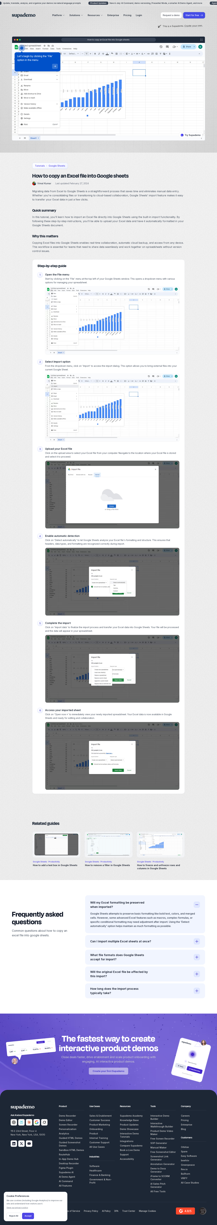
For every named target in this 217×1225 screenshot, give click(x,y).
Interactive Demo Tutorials (129, 1135)
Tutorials (40, 165)
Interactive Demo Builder (159, 1117)
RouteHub (64, 1154)
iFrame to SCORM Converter (160, 1178)
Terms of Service (71, 1211)
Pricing (127, 15)
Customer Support (99, 1142)
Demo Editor (65, 1120)
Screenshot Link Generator (159, 1158)
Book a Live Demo (130, 1150)
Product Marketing (99, 1124)
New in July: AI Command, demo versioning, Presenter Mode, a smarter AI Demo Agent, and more (146, 3)
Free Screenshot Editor (163, 1152)
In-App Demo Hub (68, 1159)
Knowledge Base (129, 1120)
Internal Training (98, 1138)
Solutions (74, 15)
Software (94, 1166)
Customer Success (99, 1120)
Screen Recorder (68, 1124)
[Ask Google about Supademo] (37, 1122)
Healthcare (95, 1170)
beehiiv (185, 1160)
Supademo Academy (131, 1115)
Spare (184, 1151)
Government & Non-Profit (100, 1181)
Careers (185, 1115)
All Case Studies (190, 1182)
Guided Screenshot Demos (69, 1144)
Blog (183, 1129)
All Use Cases (97, 1147)
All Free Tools (158, 1191)
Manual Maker (158, 1147)
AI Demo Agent (67, 1176)
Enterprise (113, 15)
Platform (57, 15)
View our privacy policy (17, 1207)
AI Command (66, 1181)
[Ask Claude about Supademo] (29, 1122)
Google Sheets (57, 165)
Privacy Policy (91, 1211)
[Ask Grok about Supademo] (44, 1122)
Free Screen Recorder (162, 1138)
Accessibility (127, 1159)
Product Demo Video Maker (161, 1133)
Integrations (126, 1141)
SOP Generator (158, 1143)
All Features (65, 1185)
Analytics (64, 1133)
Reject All (13, 1216)
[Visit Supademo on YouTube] (29, 1143)
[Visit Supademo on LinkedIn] (14, 1143)
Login (139, 15)
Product (93, 1133)
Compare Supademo (131, 1145)
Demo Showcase (129, 1129)
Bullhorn (185, 1173)
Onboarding (96, 1129)
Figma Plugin (66, 1168)
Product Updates (129, 1124)
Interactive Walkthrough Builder (161, 1125)
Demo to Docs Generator (158, 1170)
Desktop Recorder (69, 1163)
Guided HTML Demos (70, 1138)
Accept (28, 1216)
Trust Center (128, 1211)
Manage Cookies (147, 1211)
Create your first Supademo (108, 1071)
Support (124, 1154)
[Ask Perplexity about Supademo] (21, 1122)
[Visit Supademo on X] (21, 1143)
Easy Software (189, 1156)
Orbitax (185, 1147)
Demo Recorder (67, 1115)
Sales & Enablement (100, 1115)
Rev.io (184, 1169)
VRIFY (184, 1178)
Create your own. (193, 25)
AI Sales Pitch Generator (158, 1185)
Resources (94, 15)
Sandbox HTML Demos (71, 1150)
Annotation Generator (162, 1164)
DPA (116, 1211)
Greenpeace (188, 1164)
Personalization (67, 1129)
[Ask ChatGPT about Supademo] (14, 1122)
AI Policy (106, 1211)
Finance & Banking (99, 1175)
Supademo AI (66, 1172)
